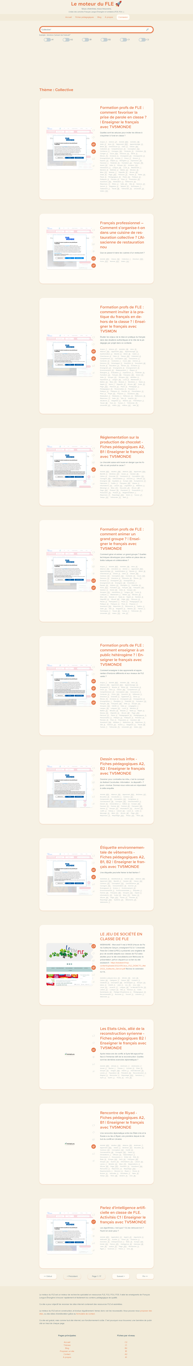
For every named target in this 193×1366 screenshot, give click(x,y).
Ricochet (119, 994)
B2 (93, 144)
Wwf (125, 497)
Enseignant (126, 156)
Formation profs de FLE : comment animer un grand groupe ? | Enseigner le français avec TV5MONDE (122, 539)
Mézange (104, 488)
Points (123, 897)
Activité (123, 142)
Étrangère (124, 160)
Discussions (117, 1157)
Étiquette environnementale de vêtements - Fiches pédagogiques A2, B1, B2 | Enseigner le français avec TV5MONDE (122, 857)
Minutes (134, 170)
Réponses (105, 184)
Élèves (104, 156)
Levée (103, 1073)
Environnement (107, 370)
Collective (126, 259)
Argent (127, 1237)
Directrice (128, 363)
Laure (130, 811)
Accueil (68, 17)
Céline (103, 476)
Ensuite (118, 158)
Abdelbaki (104, 879)
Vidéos (126, 405)
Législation (129, 485)
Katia (123, 706)
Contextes (115, 361)
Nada (142, 382)
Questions (105, 181)
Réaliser (117, 722)
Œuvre (134, 172)
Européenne (140, 481)
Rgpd (102, 1249)
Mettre (124, 170)
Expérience (128, 372)
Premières (125, 490)
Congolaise (133, 799)
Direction (138, 259)
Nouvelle (124, 488)
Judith (103, 811)
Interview (138, 1244)
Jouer (103, 987)
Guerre (115, 1162)
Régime (103, 1075)
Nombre (139, 597)
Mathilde (114, 170)
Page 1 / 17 (96, 1276)
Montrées (132, 382)
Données (104, 1242)
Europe (127, 481)
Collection (104, 149)
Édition (126, 804)
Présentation (137, 391)
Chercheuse (114, 146)
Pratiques (104, 179)
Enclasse (114, 156)
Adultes (115, 471)
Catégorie (114, 980)
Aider (103, 144)
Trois (112, 403)
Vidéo (104, 191)
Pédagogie (134, 386)
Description (116, 983)
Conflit (129, 1150)
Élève (134, 153)
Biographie (105, 687)
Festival (125, 806)
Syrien (111, 1078)
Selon (129, 495)
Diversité (115, 696)
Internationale (137, 1070)
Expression (136, 160)
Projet (111, 394)
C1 (93, 137)
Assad (103, 1068)
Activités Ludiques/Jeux (110, 978)
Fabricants (104, 483)
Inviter (117, 895)
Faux (122, 1159)
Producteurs (137, 490)
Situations (104, 401)
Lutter (138, 811)
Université (139, 189)
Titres (139, 815)
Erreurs (136, 158)
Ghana (135, 483)
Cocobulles (116, 797)
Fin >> (145, 1276)
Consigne (117, 151)
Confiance (104, 151)
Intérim (125, 1070)
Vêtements (130, 900)
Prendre (115, 179)
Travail (115, 189)
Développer (116, 363)
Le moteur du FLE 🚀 (96, 4)
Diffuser (141, 478)
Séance (140, 184)
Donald (130, 1068)
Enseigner (105, 481)
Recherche (134, 1246)
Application (116, 1237)
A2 (93, 158)
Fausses (104, 806)
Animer (126, 569)
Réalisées (116, 396)
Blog (99, 17)
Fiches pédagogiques (84, 17)
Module (112, 172)
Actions (113, 142)
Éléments (126, 578)
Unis (128, 1078)
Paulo (103, 177)
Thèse (121, 1249)
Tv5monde (126, 189)
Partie (141, 174)
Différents (137, 694)
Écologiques (105, 888)
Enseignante (139, 156)
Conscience (134, 358)
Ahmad (114, 1066)
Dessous (124, 153)
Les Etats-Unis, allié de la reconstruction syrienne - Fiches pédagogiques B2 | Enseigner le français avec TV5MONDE (123, 1038)
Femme (115, 806)
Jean (103, 1246)
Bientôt (103, 474)
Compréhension (118, 149)
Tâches (141, 609)
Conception (133, 149)
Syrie (103, 1078)
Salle (124, 184)
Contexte (128, 151)
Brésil (103, 146)
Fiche (104, 261)
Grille (112, 165)
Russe (136, 1171)
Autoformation (106, 354)
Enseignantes (105, 701)
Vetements (105, 902)
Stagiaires (113, 186)
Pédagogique (114, 177)
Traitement (104, 189)
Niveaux (131, 990)
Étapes (113, 160)
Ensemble (131, 583)
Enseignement (106, 158)
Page (112, 174)
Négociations (134, 1164)
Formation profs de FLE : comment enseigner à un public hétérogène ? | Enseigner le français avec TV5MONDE (122, 655)
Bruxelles (104, 797)
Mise (103, 172)
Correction (141, 151)
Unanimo (139, 994)
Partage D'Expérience (122, 992)
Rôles (115, 184)
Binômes (114, 474)
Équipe (104, 585)
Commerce (125, 476)
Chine (124, 1239)
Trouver (129, 994)
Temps (104, 497)
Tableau (124, 186)
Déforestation (118, 478)
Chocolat (113, 476)
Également (126, 696)
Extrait (104, 1244)
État (135, 1157)
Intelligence (126, 1244)
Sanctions (139, 1075)
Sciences (112, 1249)
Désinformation (134, 801)
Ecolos (116, 888)
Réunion (118, 1171)
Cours (113, 153)
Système (118, 900)
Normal (114, 261)
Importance (105, 379)
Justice (113, 1246)
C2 (93, 130)
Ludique (114, 990)
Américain (124, 1066)
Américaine (136, 1066)
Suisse (138, 495)
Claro (124, 146)
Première (139, 718)
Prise (124, 179)
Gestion (104, 590)
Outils (141, 384)
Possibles (132, 389)
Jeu (127, 985)
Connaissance (106, 801)
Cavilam (134, 474)
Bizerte (117, 354)
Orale (103, 174)
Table (135, 1173)
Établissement (121, 370)
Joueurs (113, 987)
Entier (127, 1157)
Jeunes (138, 808)
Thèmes (67, 1345)
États (139, 1068)
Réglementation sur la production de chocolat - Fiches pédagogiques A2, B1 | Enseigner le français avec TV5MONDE (122, 447)
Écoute (103, 365)
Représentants (106, 1171)
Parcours (122, 174)
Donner (132, 886)
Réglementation (129, 492)
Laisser (118, 485)
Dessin (103, 804)
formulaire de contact (85, 1314)
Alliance (104, 351)
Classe (134, 146)
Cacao (124, 474)
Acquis (103, 142)
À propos (109, 17)
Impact (138, 893)
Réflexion (128, 396)
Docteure (135, 1239)
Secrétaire (125, 1173)
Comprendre (106, 799)
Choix (103, 689)
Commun (104, 576)
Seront (103, 186)
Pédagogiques (140, 715)
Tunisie (121, 403)
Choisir (116, 573)
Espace (104, 160)
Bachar (112, 1068)
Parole (132, 174)
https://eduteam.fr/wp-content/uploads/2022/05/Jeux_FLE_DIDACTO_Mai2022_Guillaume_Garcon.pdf (123, 966)
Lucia (126, 167)
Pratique (136, 177)
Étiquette (137, 890)
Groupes (132, 165)
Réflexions (130, 181)
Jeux (136, 985)
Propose (121, 394)
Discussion (105, 1157)
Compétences (106, 358)
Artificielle (105, 1239)
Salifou (140, 606)
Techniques (136, 186)
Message (104, 813)
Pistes (126, 177)
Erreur (128, 158)
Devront (130, 478)
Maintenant (136, 167)
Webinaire (104, 997)
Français (138, 163)
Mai (122, 990)
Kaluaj (111, 811)
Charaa (120, 1068)
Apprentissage (136, 144)
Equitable (116, 481)
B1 (93, 151)
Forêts (114, 483)
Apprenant (122, 144)
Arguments (138, 1237)
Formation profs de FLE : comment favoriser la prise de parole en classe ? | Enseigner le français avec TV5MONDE (123, 117)
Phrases (114, 490)
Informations (106, 485)
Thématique (138, 401)
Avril (135, 978)
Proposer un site (67, 1351)
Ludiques (104, 594)
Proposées (123, 720)
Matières (140, 485)
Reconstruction (139, 1073)
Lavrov (103, 1164)
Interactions (105, 167)
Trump (120, 1078)
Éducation (114, 365)
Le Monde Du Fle (138, 987)
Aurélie (115, 1239)
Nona (111, 384)
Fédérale (114, 163)
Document (140, 363)
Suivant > (121, 1276)
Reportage (118, 495)
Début (131, 1152)
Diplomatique (129, 1155)
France (114, 1244)
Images (115, 1070)
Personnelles (120, 389)
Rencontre (114, 1075)
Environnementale (123, 890)
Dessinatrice (115, 804)
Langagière (133, 706)
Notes (135, 895)
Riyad (127, 1171)
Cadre (135, 354)
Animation (115, 569)
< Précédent (72, 1276)
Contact (67, 1354)
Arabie (117, 1148)
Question (135, 720)
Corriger (104, 153)
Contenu (136, 980)
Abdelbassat (116, 879)
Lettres (103, 990)
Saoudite (114, 1173)
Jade (120, 985)
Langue (117, 167)
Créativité (104, 983)
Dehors (136, 361)
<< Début (48, 1276)
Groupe (121, 165)
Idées (103, 985)
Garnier (103, 808)
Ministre (113, 1164)
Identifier (134, 377)
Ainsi (111, 144)
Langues (115, 708)
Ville (135, 405)
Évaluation (116, 372)
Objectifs (123, 172)
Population (114, 1073)
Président (126, 1073)
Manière (104, 170)
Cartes (103, 980)
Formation (127, 163)
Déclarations (105, 1155)
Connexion (123, 17)
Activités (134, 142)
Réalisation (118, 181)
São (131, 184)
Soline (121, 725)
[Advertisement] (96, 60)
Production (134, 179)
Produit (116, 492)
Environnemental (107, 890)
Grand (103, 165)
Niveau (104, 713)
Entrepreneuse (118, 1242)
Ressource (130, 606)
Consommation (119, 886)
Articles (126, 978)
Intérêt (115, 706)
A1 (93, 165)
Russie (103, 1173)
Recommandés (106, 994)
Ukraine (123, 1176)
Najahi (103, 384)
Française (129, 375)
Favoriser (104, 163)
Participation (114, 601)
